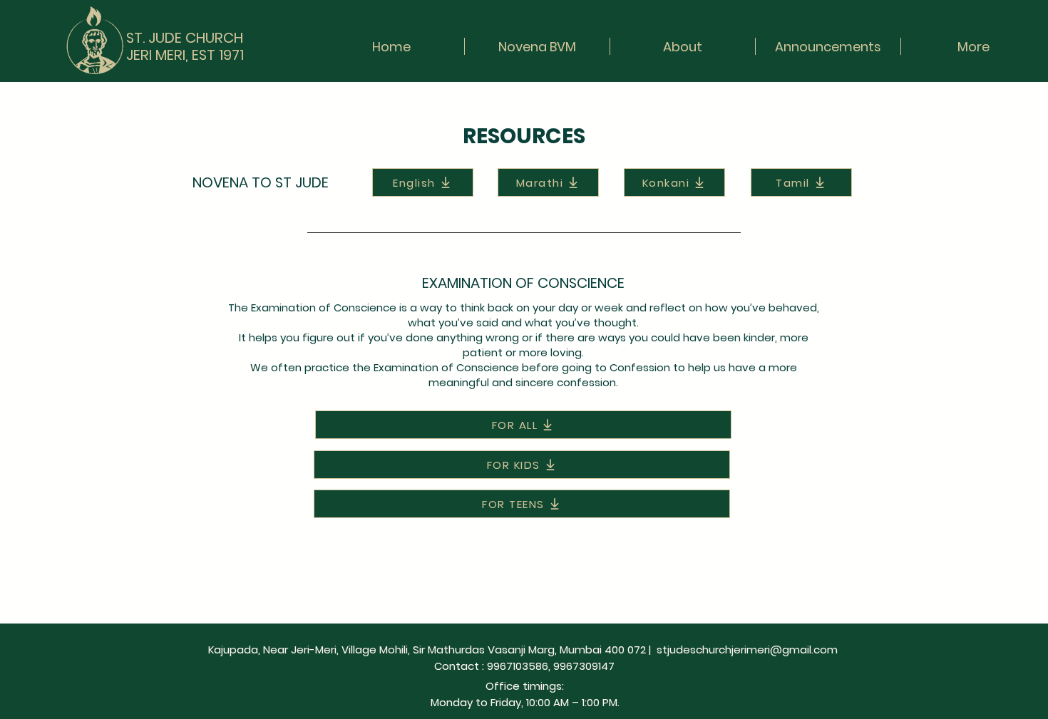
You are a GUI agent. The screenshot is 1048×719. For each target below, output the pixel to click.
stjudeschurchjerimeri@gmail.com (747, 649)
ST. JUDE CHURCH (184, 38)
